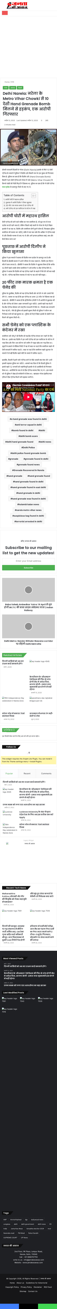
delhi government (27, 1224)
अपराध (13, 88)
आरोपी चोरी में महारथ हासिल (14, 199)
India (5, 1229)
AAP (5, 1220)
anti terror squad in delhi (29, 424)
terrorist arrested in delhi (29, 521)
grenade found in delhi (36, 459)
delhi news (45, 441)
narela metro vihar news (28, 510)
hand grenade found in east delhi (29, 487)
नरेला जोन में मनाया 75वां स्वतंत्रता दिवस (13, 714)
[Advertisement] (28, 46)
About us (20, 1283)
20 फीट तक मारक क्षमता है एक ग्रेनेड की (19, 205)
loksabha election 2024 (35, 1229)
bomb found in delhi (23, 430)
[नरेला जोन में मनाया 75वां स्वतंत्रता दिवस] (14, 704)
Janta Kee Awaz (17, 1229)
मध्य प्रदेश (6, 187)
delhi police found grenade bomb (29, 453)
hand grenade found (39, 476)
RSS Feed (48, 1287)
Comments (46, 773)
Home (7, 82)
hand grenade (15, 476)
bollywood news (37, 1220)
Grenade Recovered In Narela (29, 470)
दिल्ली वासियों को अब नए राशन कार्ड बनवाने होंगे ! (13, 662)
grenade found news (29, 464)
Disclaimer (38, 1287)
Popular (9, 773)
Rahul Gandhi (33, 1233)
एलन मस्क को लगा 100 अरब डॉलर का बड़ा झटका (24, 804)
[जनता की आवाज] (17, 5)
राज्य (12, 82)
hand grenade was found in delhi (29, 498)
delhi (42, 430)
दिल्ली (20, 88)
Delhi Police (29, 447)
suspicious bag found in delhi (29, 515)
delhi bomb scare (29, 436)
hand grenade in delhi (29, 493)
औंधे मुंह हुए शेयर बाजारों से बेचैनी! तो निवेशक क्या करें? (42, 895)
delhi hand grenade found (20, 441)
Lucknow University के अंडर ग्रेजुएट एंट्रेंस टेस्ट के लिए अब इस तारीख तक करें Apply (36, 814)
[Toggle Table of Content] (32, 195)
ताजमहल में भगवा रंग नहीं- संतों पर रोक (41, 714)
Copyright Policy (12, 1287)
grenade (14, 459)
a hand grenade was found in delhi (29, 419)
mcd (49, 1229)
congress (6, 1224)
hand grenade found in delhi (28, 481)
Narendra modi (8, 1233)
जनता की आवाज (46, 1279)
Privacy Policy (26, 1287)
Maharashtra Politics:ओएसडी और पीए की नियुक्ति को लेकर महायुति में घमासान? (14, 897)
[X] (25, 1267)
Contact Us (32, 1291)
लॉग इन (28, 736)
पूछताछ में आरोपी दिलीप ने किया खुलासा (18, 202)
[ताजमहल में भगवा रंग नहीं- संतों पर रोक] (42, 704)
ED (50, 1224)
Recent (27, 773)
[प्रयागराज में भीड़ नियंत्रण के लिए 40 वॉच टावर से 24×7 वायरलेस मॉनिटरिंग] (10, 1107)
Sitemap (23, 1291)
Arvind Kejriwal (15, 1220)
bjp (26, 1220)
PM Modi (21, 1233)
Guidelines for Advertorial (36, 1283)
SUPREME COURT (10, 1238)
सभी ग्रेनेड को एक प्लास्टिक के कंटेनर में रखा (20, 208)
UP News (24, 1238)
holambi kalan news (29, 504)
